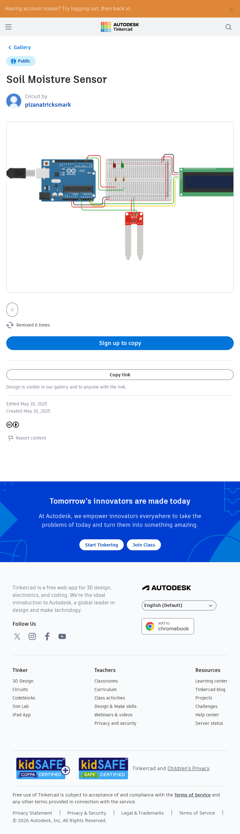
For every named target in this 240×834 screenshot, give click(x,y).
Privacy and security (115, 723)
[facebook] (47, 636)
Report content (31, 438)
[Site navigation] (8, 27)
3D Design (22, 681)
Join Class (143, 545)
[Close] (231, 8)
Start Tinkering (101, 545)
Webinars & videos (113, 715)
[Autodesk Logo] (167, 588)
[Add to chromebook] (168, 625)
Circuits (20, 689)
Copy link (120, 374)
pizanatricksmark (48, 105)
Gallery (22, 47)
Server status (209, 723)
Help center (207, 715)
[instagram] (32, 636)
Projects (203, 698)
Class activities (109, 698)
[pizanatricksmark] (13, 100)
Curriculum (105, 689)
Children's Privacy (189, 768)
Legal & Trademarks (142, 813)
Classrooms (106, 681)
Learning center (211, 681)
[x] (17, 636)
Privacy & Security (86, 813)
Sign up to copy (120, 343)
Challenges (206, 706)
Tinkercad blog (210, 689)
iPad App (21, 715)
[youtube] (62, 636)
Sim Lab (20, 706)
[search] (228, 27)
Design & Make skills (115, 706)
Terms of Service (192, 794)
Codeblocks (23, 698)
